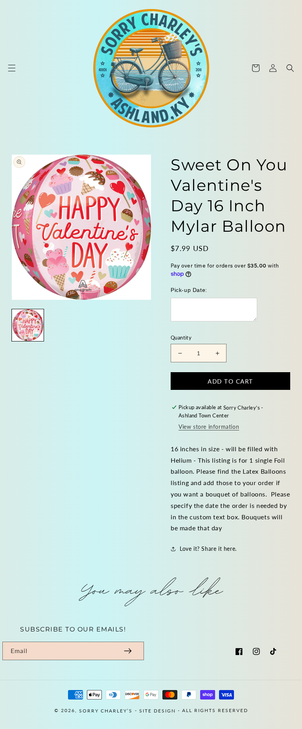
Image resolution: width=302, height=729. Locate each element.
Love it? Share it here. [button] (208, 548)
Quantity (181, 337)
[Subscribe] (128, 651)
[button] (11, 68)
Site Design (157, 710)
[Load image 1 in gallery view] (28, 325)
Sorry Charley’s (106, 710)
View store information (209, 426)
